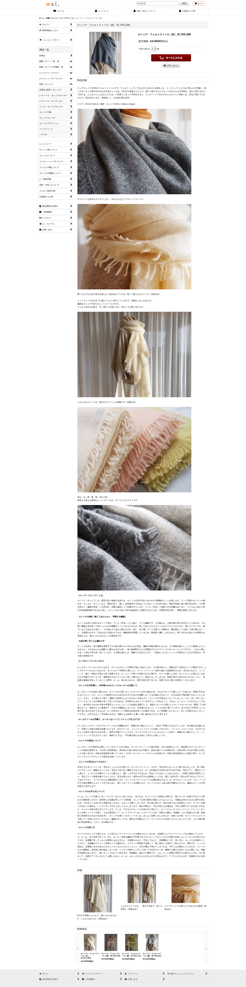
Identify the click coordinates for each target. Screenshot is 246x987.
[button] (77, 948)
